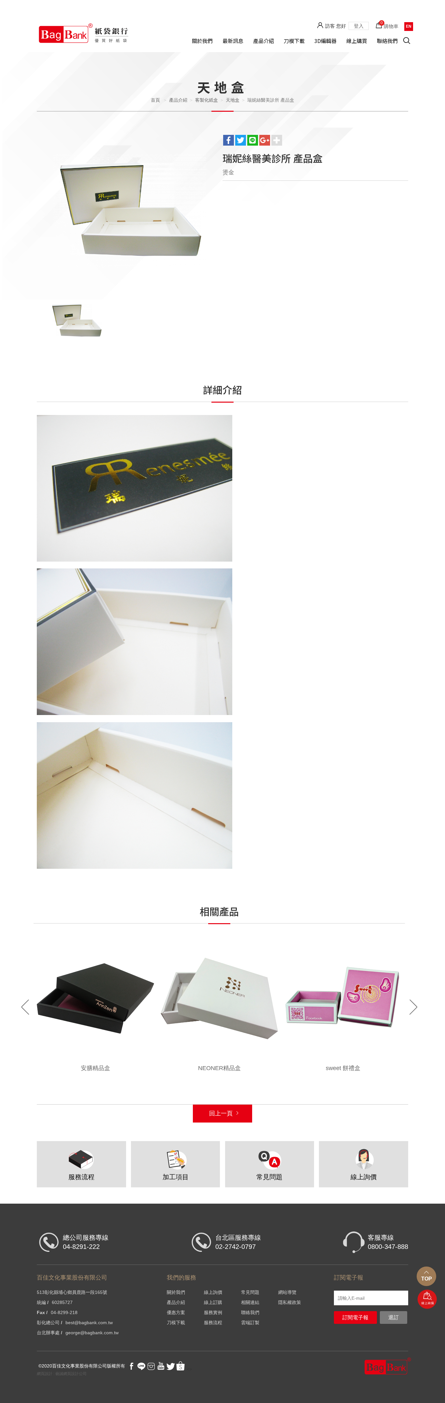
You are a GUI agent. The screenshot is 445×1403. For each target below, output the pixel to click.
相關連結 (250, 1302)
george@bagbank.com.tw (92, 1332)
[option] (129, 210)
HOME (83, 33)
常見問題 (250, 1292)
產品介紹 (263, 41)
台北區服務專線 (238, 1242)
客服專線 (388, 1242)
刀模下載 (294, 41)
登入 (359, 26)
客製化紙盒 (206, 100)
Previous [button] (25, 1007)
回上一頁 (221, 1113)
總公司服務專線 (85, 1242)
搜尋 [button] (410, 44)
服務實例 (213, 1312)
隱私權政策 (289, 1302)
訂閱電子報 (355, 1317)
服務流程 (213, 1322)
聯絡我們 (387, 41)
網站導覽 (287, 1292)
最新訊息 (233, 41)
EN (408, 26)
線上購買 (356, 41)
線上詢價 (427, 1299)
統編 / (43, 1302)
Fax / (42, 1312)
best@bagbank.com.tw (89, 1322)
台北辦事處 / (49, 1332)
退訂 (393, 1317)
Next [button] (413, 1007)
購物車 (389, 25)
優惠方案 (176, 1312)
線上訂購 (213, 1302)
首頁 (155, 100)
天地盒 (232, 100)
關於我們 (202, 41)
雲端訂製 (250, 1322)
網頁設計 (44, 1373)
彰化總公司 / (49, 1322)
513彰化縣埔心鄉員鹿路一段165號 (72, 1292)
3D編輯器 (325, 41)
